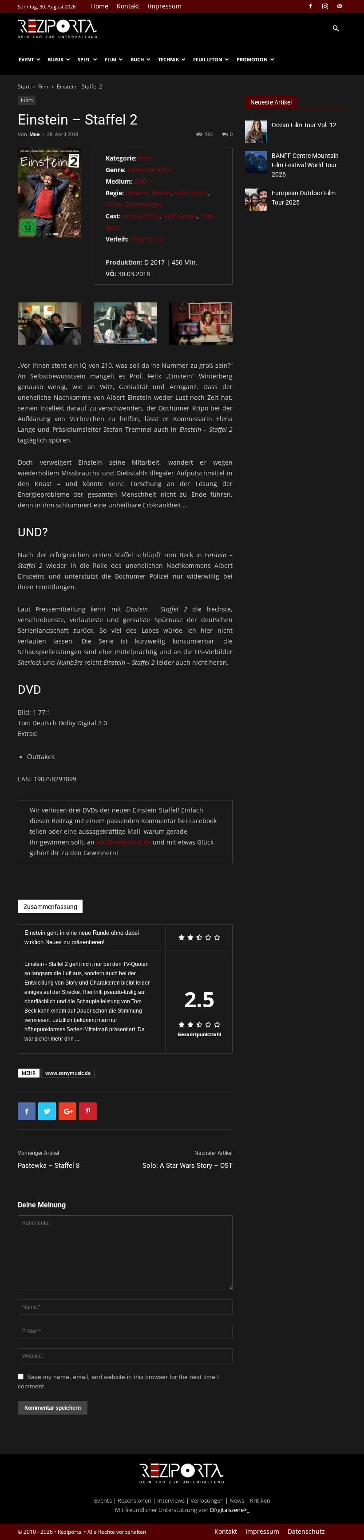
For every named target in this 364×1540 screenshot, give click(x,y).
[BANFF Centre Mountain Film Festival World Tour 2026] (256, 162)
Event (26, 59)
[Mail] (339, 6)
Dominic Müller (148, 193)
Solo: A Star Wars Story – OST (187, 1166)
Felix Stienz (191, 193)
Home (99, 6)
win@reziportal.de (123, 842)
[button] (335, 28)
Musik (55, 59)
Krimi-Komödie (149, 169)
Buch (137, 59)
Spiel (84, 59)
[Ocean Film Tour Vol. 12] (256, 132)
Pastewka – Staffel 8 (48, 1166)
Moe (34, 134)
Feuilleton (207, 59)
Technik (168, 59)
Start (24, 86)
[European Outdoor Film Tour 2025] (256, 200)
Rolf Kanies (180, 216)
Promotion (252, 59)
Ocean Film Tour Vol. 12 (304, 125)
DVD (141, 181)
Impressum (165, 6)
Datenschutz (306, 1532)
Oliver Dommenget (134, 204)
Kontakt (128, 6)
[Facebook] (310, 6)
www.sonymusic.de (68, 1073)
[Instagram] (325, 6)
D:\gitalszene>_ (229, 1510)
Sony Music (147, 239)
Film (110, 59)
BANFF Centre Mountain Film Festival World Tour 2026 (305, 165)
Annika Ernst (141, 216)
